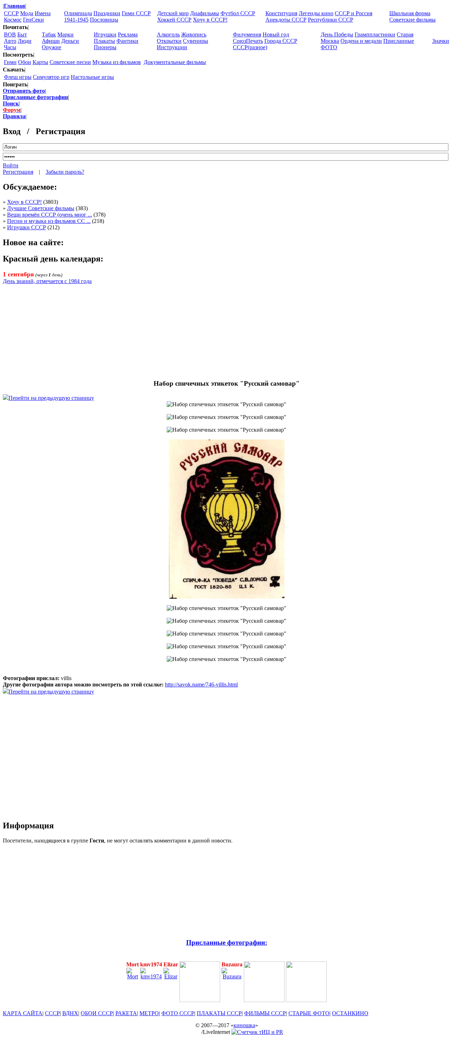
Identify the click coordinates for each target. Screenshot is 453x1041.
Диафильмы (204, 13)
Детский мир (173, 13)
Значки (440, 41)
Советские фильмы (412, 20)
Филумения (247, 34)
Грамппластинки (375, 34)
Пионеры (105, 47)
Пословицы (104, 20)
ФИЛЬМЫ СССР (265, 1013)
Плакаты (104, 41)
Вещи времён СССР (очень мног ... (49, 215)
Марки (65, 34)
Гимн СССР (136, 13)
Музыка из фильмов (116, 62)
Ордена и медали (361, 41)
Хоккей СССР (174, 20)
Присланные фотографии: (226, 942)
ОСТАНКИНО (350, 1013)
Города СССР (280, 41)
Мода (26, 13)
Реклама (128, 34)
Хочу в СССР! (210, 20)
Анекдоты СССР (285, 20)
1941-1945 (76, 20)
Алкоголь (168, 34)
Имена (43, 13)
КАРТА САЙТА (22, 1013)
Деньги (70, 41)
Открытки (169, 41)
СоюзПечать (248, 41)
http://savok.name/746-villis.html (201, 684)
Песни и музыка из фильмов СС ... (49, 221)
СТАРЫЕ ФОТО (308, 1013)
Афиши (51, 41)
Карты (40, 62)
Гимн (10, 62)
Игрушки (105, 34)
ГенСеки (33, 20)
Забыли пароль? (65, 172)
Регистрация (18, 172)
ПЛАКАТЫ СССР (219, 1013)
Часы (10, 47)
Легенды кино (316, 13)
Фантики (127, 41)
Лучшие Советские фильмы (40, 208)
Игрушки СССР (26, 227)
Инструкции (172, 47)
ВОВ (10, 34)
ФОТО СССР (177, 1013)
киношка (244, 1025)
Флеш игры (17, 77)
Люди (24, 41)
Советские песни (70, 62)
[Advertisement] (226, 328)
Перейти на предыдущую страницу (51, 398)
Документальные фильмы (175, 62)
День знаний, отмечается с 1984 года (47, 281)
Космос (13, 20)
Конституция (281, 13)
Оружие (51, 47)
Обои (24, 62)
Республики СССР (330, 20)
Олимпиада (78, 13)
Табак (49, 34)
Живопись (193, 34)
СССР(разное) (250, 47)
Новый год (276, 34)
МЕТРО (149, 1013)
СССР (11, 13)
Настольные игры (92, 77)
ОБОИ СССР (97, 1013)
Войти (10, 165)
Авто (10, 41)
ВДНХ (70, 1013)
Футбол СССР (237, 13)
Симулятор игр (51, 77)
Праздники (106, 13)
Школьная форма (409, 13)
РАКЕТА (126, 1013)
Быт (22, 34)
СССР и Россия (353, 13)
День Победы (337, 34)
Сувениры (195, 41)
